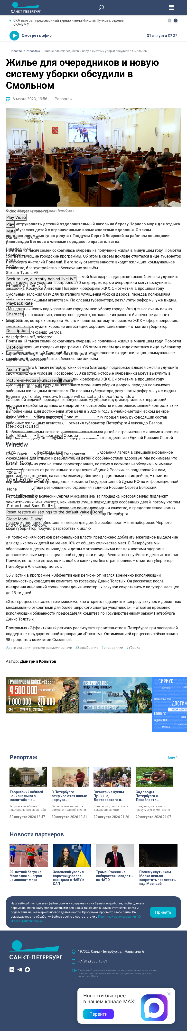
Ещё (171, 757)
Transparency (49, 416)
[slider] (93, 261)
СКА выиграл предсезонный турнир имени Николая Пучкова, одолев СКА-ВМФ (68, 22)
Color (11, 416)
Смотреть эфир (37, 35)
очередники (112, 648)
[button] (176, 20)
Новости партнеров (36, 834)
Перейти (98, 1014)
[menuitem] (93, 353)
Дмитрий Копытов (38, 661)
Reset (48, 512)
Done (97, 512)
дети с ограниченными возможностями (39, 648)
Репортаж (64, 99)
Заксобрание (86, 648)
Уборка (133, 648)
